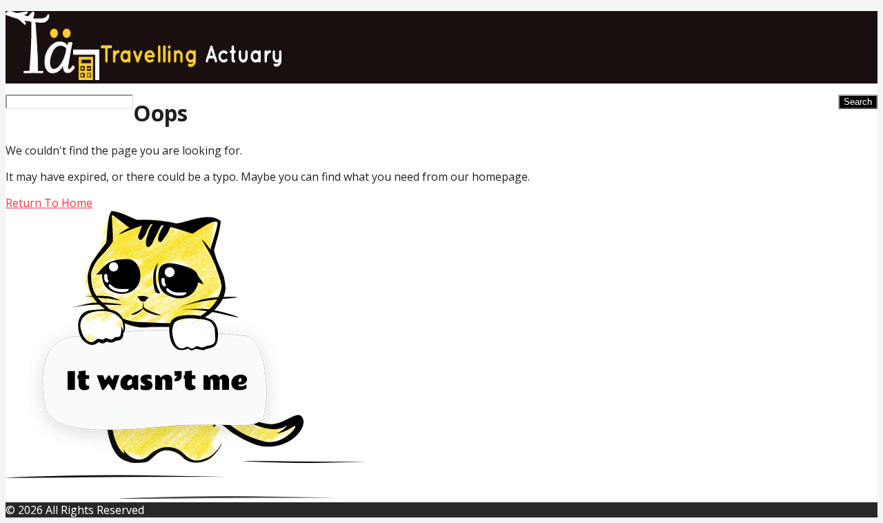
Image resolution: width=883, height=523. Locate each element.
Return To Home (49, 202)
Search (858, 102)
